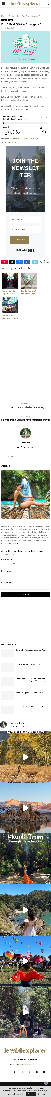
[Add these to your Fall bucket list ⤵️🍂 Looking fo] (25, 756)
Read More (42, 1094)
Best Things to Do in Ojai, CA (29, 693)
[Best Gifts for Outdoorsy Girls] (7, 667)
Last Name (6, 582)
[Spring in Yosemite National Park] (7, 653)
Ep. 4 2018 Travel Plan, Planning (25, 407)
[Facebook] (7, 1072)
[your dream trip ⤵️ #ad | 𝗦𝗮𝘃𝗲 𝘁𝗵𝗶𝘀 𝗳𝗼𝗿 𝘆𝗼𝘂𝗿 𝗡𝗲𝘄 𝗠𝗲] (25, 961)
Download (33, 139)
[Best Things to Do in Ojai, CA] (7, 695)
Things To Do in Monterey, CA (29, 707)
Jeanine (7, 28)
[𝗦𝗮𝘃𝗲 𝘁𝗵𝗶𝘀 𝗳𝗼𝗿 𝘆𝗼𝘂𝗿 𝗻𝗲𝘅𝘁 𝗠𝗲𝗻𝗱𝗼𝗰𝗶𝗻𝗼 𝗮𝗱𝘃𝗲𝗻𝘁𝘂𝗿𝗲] (25, 910)
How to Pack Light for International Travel (25, 420)
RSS (13, 142)
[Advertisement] (21, 620)
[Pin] (4, 262)
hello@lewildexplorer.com (31, 1064)
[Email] (35, 262)
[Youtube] (37, 1072)
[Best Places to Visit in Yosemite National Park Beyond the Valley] (7, 681)
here (17, 543)
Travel (10, 20)
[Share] (20, 262)
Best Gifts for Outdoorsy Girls (29, 664)
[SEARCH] (47, 456)
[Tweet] (12, 262)
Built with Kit (25, 250)
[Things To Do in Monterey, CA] (7, 710)
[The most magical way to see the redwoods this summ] (25, 858)
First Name (6, 571)
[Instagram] (22, 1072)
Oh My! (4, 20)
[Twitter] (15, 1072)
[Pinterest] (29, 1072)
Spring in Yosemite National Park (31, 650)
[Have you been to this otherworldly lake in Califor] (25, 807)
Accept (31, 1094)
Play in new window (18, 139)
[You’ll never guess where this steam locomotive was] (25, 1012)
